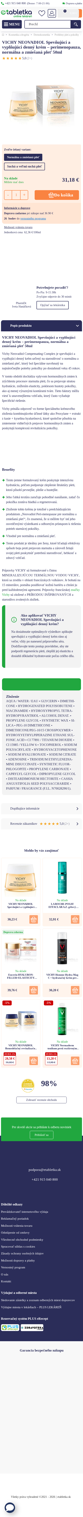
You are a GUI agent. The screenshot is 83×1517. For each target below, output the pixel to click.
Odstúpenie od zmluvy (15, 1232)
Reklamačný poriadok (15, 1218)
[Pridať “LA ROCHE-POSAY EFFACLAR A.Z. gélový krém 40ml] (75, 919)
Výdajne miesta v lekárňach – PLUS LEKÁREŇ (31, 1307)
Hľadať (76, 24)
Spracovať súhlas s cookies (18, 1246)
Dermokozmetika (42, 34)
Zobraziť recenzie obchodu (41, 1099)
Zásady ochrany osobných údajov (22, 1253)
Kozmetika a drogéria (19, 34)
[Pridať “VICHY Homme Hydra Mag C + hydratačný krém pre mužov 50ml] (75, 990)
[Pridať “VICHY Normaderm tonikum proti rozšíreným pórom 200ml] (75, 1061)
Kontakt (6, 1281)
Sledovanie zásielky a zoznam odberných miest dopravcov (38, 1300)
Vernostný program (13, 1267)
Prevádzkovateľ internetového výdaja (24, 1211)
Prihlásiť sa (42, 1134)
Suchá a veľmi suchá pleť (24, 166)
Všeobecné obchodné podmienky (22, 1239)
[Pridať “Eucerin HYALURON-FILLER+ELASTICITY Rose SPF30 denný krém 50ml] (33, 990)
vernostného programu (33, 218)
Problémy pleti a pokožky (67, 34)
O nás (4, 1274)
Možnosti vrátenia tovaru (18, 227)
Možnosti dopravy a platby (18, 1260)
